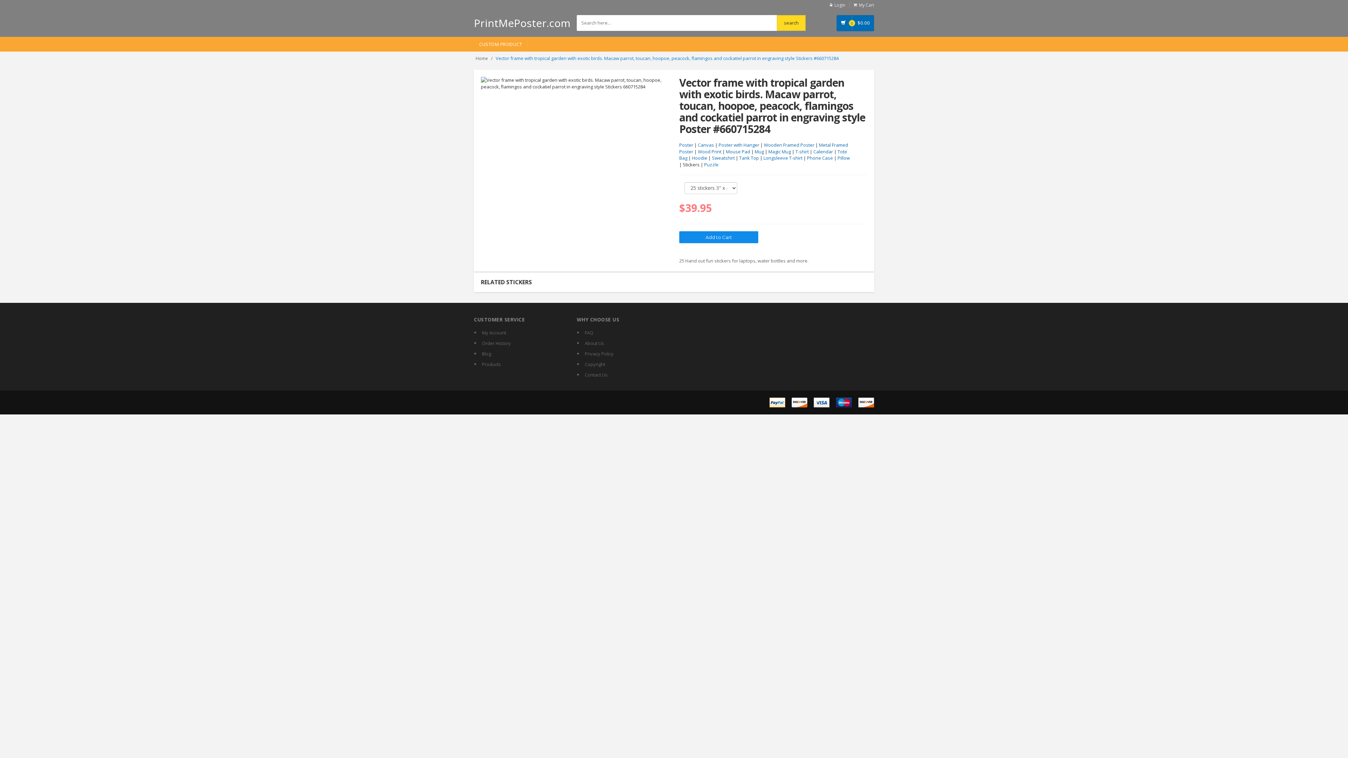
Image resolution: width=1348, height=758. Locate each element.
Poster (686, 145)
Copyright (595, 364)
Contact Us (596, 375)
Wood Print (709, 151)
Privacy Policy (599, 354)
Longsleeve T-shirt (783, 158)
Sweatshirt (723, 158)
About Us (594, 343)
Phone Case (820, 158)
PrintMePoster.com (522, 23)
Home (482, 58)
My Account (494, 333)
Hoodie (699, 158)
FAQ (589, 333)
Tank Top (749, 158)
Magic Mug (779, 151)
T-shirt (802, 151)
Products (491, 364)
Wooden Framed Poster (789, 145)
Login (839, 5)
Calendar (823, 151)
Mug (759, 151)
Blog (486, 354)
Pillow (844, 158)
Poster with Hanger (739, 145)
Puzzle (711, 164)
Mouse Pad (738, 151)
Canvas (706, 145)
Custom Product (500, 44)
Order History (496, 343)
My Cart (866, 5)
